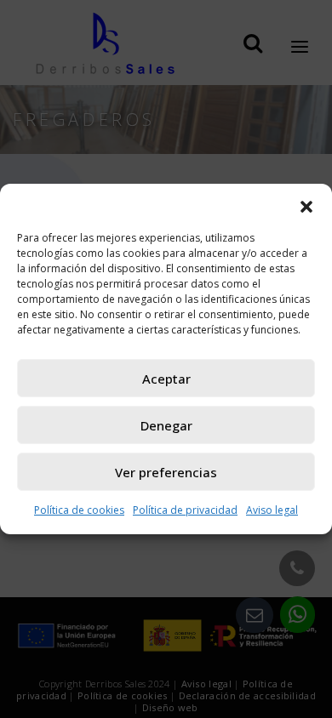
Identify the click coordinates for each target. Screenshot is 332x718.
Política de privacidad (185, 510)
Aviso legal (272, 510)
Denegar (166, 425)
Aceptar (166, 378)
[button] (306, 205)
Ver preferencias (166, 472)
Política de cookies (79, 510)
